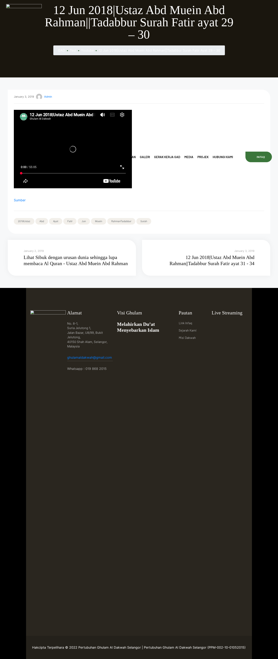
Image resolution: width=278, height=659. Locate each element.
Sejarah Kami (188, 330)
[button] (258, 157)
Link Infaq (185, 323)
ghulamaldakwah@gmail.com (90, 357)
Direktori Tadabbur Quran (115, 157)
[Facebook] (216, 323)
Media (188, 157)
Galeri (145, 157)
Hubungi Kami (223, 157)
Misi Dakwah (187, 337)
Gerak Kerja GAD (167, 157)
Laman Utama (56, 157)
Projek (203, 157)
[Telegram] (234, 323)
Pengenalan (80, 157)
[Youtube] (225, 323)
